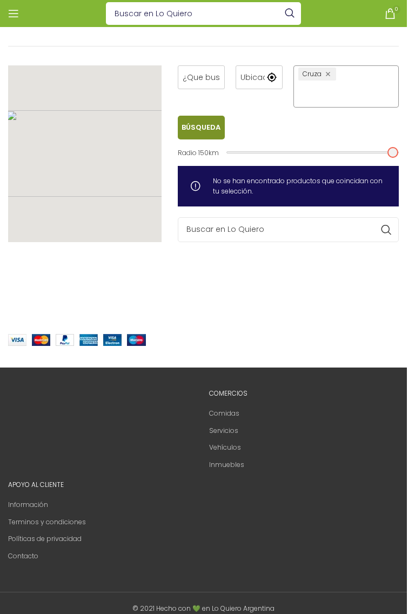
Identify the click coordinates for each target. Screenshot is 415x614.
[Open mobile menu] (13, 13)
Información (28, 504)
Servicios (223, 430)
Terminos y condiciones (47, 521)
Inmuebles (226, 464)
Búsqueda (201, 127)
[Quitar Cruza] (329, 74)
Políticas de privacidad (45, 538)
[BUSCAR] (289, 13)
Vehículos (225, 447)
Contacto (23, 555)
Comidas (224, 413)
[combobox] (346, 93)
